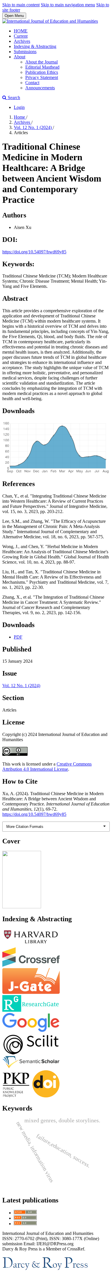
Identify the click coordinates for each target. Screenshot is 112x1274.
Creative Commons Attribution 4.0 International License (47, 767)
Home (20, 117)
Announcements (40, 87)
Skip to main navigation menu (68, 4)
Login (19, 107)
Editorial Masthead (42, 67)
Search (13, 97)
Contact (32, 82)
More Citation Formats (24, 826)
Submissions (25, 51)
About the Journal (41, 61)
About (19, 56)
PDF (18, 637)
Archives (22, 41)
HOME (21, 30)
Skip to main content (21, 4)
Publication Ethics (41, 72)
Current (21, 36)
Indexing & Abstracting (35, 46)
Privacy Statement (41, 77)
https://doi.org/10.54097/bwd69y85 (34, 251)
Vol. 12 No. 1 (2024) (33, 127)
